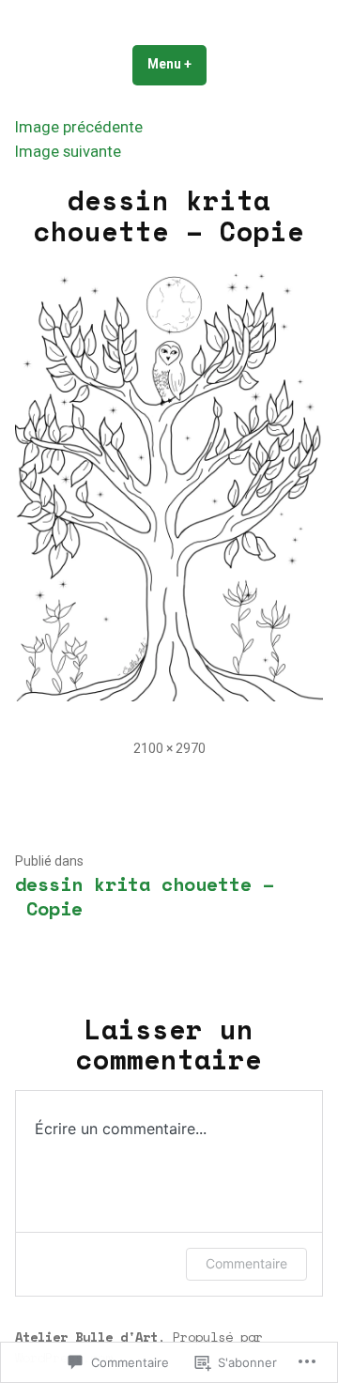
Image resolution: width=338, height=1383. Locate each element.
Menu (177, 63)
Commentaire (246, 1263)
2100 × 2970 (169, 748)
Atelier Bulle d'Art (86, 1336)
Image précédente (79, 127)
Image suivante (68, 152)
